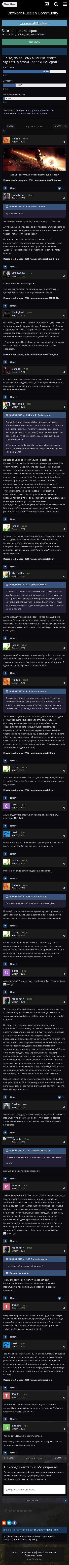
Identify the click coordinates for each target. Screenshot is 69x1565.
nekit (15, 832)
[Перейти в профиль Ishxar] (6, 527)
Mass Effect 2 (39, 34)
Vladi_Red (18, 312)
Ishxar (15, 525)
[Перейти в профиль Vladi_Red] (6, 314)
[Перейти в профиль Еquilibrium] (6, 196)
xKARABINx (18, 273)
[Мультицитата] (5, 188)
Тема (13, 1552)
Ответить (34, 42)
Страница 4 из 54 (34, 127)
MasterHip (18, 403)
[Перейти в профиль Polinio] (6, 140)
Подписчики (32, 1501)
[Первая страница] (4, 131)
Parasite (16, 1139)
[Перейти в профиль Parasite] (8, 1138)
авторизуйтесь (37, 1475)
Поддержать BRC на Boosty (35, 23)
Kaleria (16, 1185)
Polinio (12, 34)
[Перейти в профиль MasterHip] (6, 405)
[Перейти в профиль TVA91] (6, 1306)
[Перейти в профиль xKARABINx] (6, 274)
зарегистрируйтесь (40, 110)
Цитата (14, 188)
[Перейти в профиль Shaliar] (6, 1105)
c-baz (15, 804)
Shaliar (16, 1104)
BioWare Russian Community (33, 13)
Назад (10, 126)
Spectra (16, 1425)
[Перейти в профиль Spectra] (6, 1427)
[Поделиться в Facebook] (14, 1523)
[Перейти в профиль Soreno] (6, 370)
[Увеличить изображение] (34, 159)
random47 (18, 998)
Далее (58, 126)
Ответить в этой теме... (22, 1489)
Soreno (16, 368)
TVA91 (16, 1305)
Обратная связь (33, 1555)
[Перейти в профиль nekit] (6, 834)
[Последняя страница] (65, 126)
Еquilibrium (18, 195)
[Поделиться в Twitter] (9, 1523)
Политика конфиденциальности (38, 1552)
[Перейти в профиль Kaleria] (6, 1186)
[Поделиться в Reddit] (4, 1523)
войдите (21, 110)
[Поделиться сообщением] (64, 142)
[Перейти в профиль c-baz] (6, 806)
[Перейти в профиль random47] (6, 1000)
